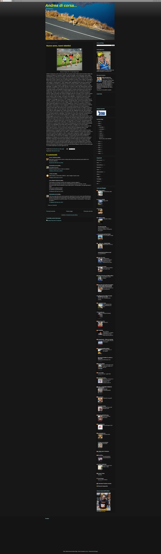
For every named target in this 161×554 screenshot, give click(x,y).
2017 (99, 121)
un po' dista (101, 372)
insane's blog (101, 473)
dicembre (101, 127)
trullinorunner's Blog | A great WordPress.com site (105, 296)
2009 (99, 151)
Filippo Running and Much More (105, 275)
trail (97, 183)
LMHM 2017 (105, 322)
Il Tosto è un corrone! (103, 442)
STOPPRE (100, 330)
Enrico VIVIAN (52, 157)
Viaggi (98, 176)
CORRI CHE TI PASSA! (103, 451)
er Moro (51, 173)
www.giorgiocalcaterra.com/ (104, 252)
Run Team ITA (101, 321)
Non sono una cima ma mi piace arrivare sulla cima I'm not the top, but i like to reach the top (105, 285)
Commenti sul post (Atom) (71, 215)
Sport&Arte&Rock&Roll (103, 348)
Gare (59, 150)
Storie (98, 174)
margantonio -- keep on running (105, 339)
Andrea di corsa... (61, 5)
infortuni (98, 181)
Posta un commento (52, 205)
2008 (99, 153)
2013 (99, 143)
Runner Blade (101, 363)
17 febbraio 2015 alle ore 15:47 (56, 202)
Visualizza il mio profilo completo (104, 89)
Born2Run (100, 455)
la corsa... (100, 208)
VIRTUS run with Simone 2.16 (104, 359)
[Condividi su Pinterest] (74, 149)
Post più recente (50, 211)
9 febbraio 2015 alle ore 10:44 (56, 177)
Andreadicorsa (52, 165)
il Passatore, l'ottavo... (107, 218)
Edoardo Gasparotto (103, 486)
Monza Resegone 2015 (107, 425)
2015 (99, 125)
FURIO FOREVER (102, 464)
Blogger (96, 551)
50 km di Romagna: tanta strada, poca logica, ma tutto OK (108, 366)
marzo (100, 133)
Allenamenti (54, 150)
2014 (99, 141)
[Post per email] (67, 148)
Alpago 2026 (105, 200)
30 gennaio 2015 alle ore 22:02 (56, 162)
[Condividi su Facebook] (73, 149)
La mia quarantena (102, 253)
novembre (101, 129)
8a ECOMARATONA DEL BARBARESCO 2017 (107, 305)
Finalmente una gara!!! (107, 398)
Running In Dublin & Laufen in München (105, 358)
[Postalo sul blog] (70, 149)
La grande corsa (102, 303)
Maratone (99, 167)
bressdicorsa (101, 312)
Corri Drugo (101, 478)
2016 (99, 123)
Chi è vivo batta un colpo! (108, 235)
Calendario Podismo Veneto (104, 483)
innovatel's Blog (102, 406)
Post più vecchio (88, 211)
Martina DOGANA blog (103, 415)
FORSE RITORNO (107, 313)
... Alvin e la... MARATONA (104, 243)
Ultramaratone (100, 171)
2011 (99, 147)
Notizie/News (100, 164)
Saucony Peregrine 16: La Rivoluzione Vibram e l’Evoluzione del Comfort (105, 229)
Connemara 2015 (106, 434)
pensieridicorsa (101, 433)
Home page (69, 211)
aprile (100, 131)
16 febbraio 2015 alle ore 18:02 (56, 191)
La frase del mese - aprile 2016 (104, 373)
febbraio (101, 135)
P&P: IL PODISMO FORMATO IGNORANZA (105, 387)
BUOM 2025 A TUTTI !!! (108, 244)
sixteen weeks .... (102, 190)
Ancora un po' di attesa (102, 479)
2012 (99, 145)
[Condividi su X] (72, 149)
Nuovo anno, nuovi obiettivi (105, 138)
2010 (99, 149)
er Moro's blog (101, 217)
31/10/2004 (105, 443)
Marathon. (100, 474)
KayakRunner (101, 424)
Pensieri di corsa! (102, 266)
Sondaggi (99, 178)
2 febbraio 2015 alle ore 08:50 (56, 170)
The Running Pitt (102, 226)
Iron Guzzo (100, 397)
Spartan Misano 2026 (107, 191)
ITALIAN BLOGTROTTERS (104, 234)
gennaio (101, 137)
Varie (98, 169)
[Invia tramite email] (69, 149)
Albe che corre (101, 257)
